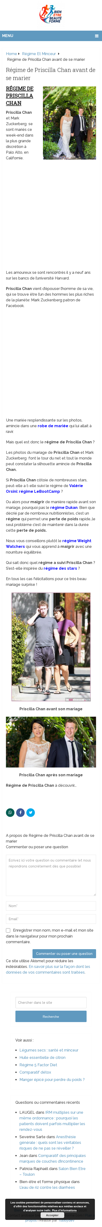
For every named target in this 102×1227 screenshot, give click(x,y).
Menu (7, 35)
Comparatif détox (35, 1072)
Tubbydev (66, 1220)
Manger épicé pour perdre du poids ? (52, 1079)
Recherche (51, 1017)
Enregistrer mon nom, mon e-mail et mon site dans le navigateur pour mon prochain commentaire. (49, 936)
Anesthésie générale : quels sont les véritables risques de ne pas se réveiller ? (50, 1143)
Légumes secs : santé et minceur (48, 1050)
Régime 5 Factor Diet (38, 1065)
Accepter (52, 1215)
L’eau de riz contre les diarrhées (47, 1187)
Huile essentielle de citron (42, 1057)
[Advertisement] (51, 217)
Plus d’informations (64, 1210)
